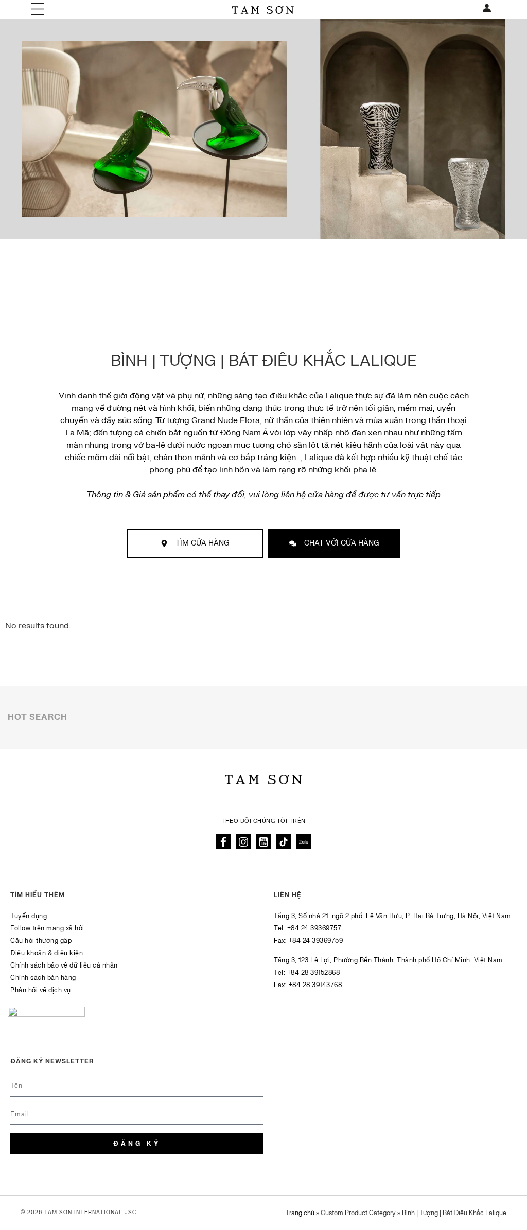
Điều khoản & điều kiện (46, 953)
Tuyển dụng (28, 916)
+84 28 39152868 (313, 973)
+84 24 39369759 (316, 941)
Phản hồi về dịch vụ (40, 990)
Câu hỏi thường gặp (41, 941)
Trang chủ (300, 1213)
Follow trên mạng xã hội (47, 928)
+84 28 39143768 (315, 985)
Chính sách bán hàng (43, 978)
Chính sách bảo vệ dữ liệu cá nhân (64, 965)
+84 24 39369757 (314, 928)
